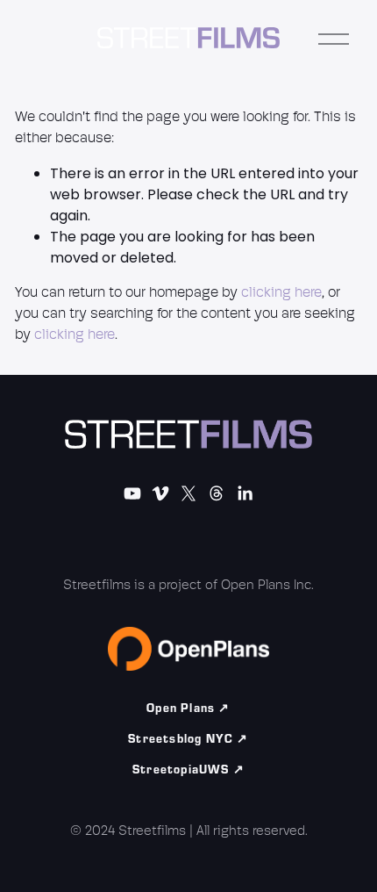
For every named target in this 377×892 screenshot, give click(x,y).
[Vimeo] (160, 493)
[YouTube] (132, 493)
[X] (188, 493)
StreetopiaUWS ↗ (188, 770)
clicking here (281, 293)
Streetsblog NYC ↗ (188, 739)
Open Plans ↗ (188, 708)
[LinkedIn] (244, 493)
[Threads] (216, 493)
